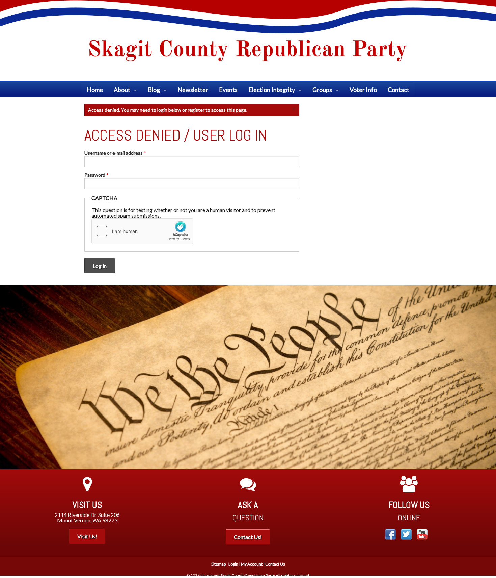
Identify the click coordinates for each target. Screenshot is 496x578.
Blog (154, 89)
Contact (398, 89)
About (122, 89)
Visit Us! (87, 536)
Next (486, 377)
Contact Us (275, 564)
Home (95, 89)
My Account (252, 564)
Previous (10, 377)
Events (228, 89)
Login (233, 564)
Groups (322, 89)
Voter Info (363, 89)
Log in (100, 265)
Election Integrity (271, 89)
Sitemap (218, 564)
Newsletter (192, 89)
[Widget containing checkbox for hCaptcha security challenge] (142, 231)
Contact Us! (248, 537)
